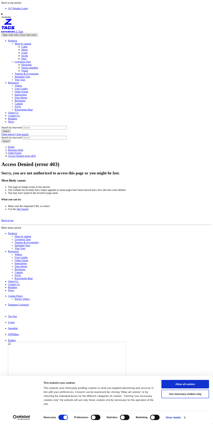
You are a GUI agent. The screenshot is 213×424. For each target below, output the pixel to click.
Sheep (24, 49)
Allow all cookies (185, 384)
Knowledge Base (24, 109)
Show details (173, 417)
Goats (24, 52)
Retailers (12, 118)
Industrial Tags (22, 76)
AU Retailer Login (18, 8)
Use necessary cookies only (185, 394)
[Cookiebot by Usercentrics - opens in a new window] (21, 417)
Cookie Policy (15, 296)
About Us (13, 112)
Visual (24, 70)
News (11, 121)
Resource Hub (15, 150)
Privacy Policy (22, 299)
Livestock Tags (23, 61)
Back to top (7, 220)
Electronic (26, 64)
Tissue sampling (29, 67)
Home (11, 147)
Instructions (21, 94)
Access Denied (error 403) (22, 156)
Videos (18, 85)
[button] (14, 134)
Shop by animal (23, 43)
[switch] (95, 417)
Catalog (19, 103)
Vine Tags (20, 79)
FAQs (18, 106)
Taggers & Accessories (27, 73)
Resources (13, 82)
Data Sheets (21, 97)
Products (12, 40)
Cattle (24, 46)
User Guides (21, 88)
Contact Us (14, 115)
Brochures (20, 100)
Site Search (22, 209)
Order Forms (21, 91)
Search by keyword (11, 127)
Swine (24, 55)
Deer (23, 58)
